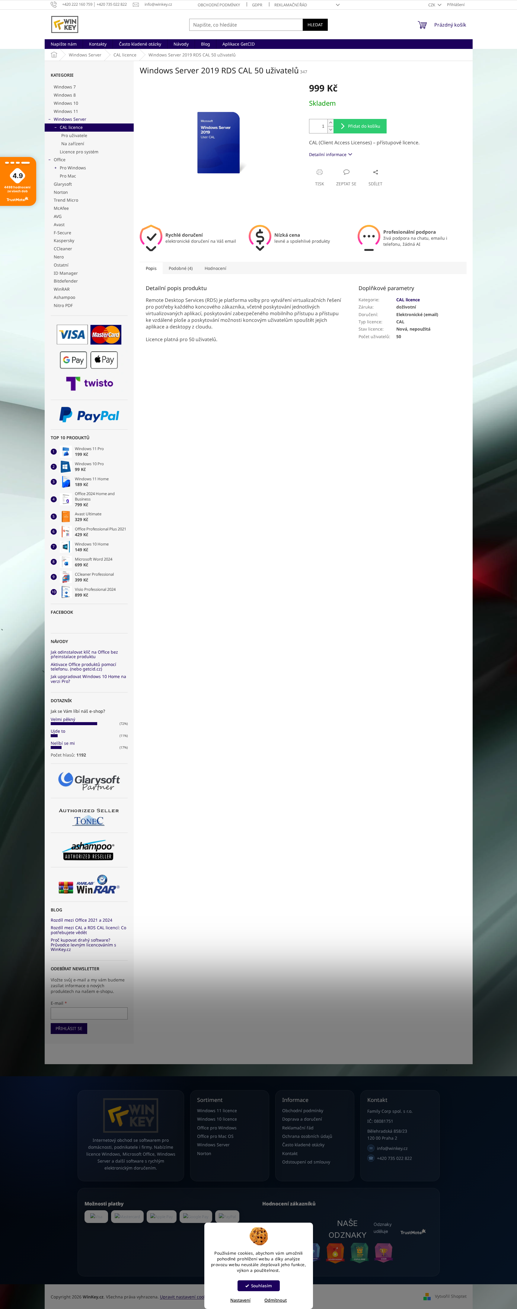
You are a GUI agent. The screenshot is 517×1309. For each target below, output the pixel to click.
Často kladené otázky (303, 1144)
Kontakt (290, 1153)
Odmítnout (275, 1300)
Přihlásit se (69, 1028)
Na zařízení (72, 143)
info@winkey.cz (388, 1148)
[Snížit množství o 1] (330, 129)
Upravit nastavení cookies (186, 1297)
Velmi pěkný (63, 719)
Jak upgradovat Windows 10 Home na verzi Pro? (88, 678)
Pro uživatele (74, 135)
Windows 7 (65, 87)
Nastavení (240, 1300)
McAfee (61, 208)
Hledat (315, 24)
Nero (59, 257)
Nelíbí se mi (63, 743)
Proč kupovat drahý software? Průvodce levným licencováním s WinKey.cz (83, 945)
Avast (59, 224)
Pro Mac (68, 176)
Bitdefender (66, 281)
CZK (432, 5)
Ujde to (58, 731)
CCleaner (63, 248)
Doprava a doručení (302, 1119)
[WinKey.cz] (131, 1115)
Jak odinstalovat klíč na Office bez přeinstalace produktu (84, 654)
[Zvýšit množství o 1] (330, 122)
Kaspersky (64, 240)
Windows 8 (65, 95)
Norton (61, 192)
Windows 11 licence (217, 1110)
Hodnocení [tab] (215, 268)
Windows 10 (66, 103)
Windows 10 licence (217, 1119)
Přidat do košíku (364, 126)
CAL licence (71, 127)
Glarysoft (63, 184)
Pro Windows (73, 168)
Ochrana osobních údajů (307, 1136)
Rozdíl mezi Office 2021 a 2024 (81, 920)
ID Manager (66, 273)
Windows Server (70, 119)
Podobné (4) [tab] (181, 268)
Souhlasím (261, 1285)
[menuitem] (64, 44)
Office (59, 159)
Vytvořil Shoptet (451, 1296)
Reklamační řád (290, 5)
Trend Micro (66, 200)
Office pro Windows (217, 1128)
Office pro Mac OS (215, 1136)
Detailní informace (327, 154)
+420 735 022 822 (390, 1158)
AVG (58, 216)
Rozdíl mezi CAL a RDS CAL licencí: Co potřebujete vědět (88, 930)
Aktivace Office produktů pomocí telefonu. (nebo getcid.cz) (83, 666)
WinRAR (62, 289)
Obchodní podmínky (219, 5)
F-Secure (62, 232)
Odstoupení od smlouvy (306, 1162)
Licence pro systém (79, 152)
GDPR (257, 5)
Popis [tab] (151, 268)
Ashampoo (64, 297)
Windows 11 (66, 111)
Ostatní (61, 265)
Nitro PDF (63, 305)
